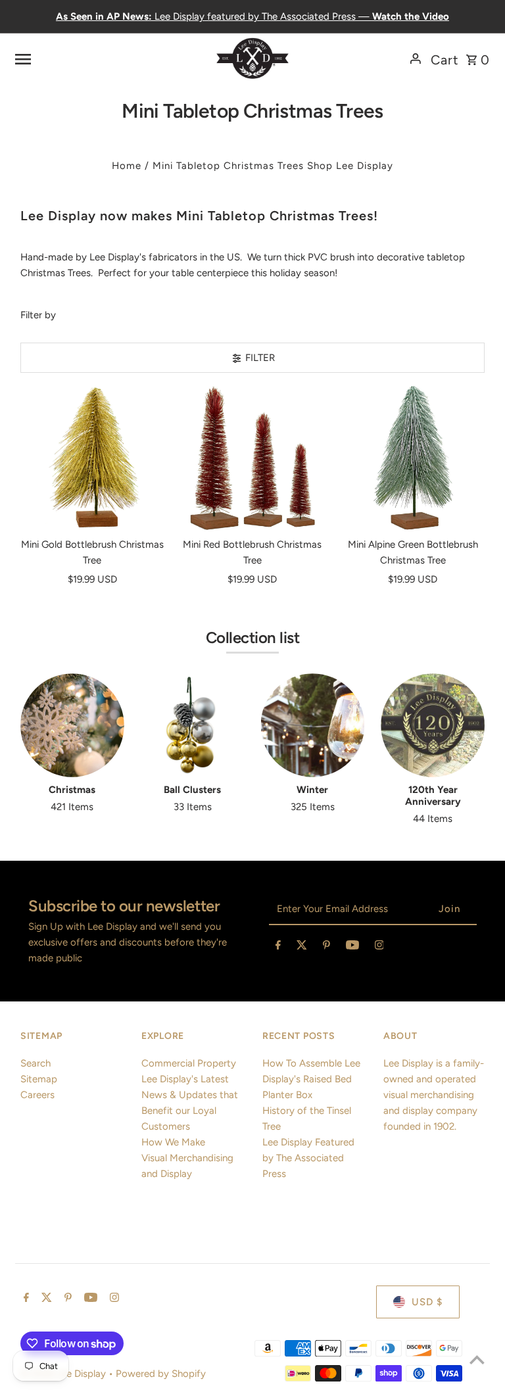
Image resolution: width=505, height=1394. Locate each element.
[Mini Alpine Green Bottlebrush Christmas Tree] (413, 458)
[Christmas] (72, 725)
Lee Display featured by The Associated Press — (252, 16)
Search (35, 1063)
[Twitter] (302, 947)
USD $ (427, 1302)
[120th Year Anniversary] (433, 725)
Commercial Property (188, 1063)
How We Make (173, 1142)
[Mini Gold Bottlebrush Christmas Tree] (92, 458)
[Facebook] (278, 947)
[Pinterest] (326, 947)
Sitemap (38, 1079)
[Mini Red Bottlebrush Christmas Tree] (253, 458)
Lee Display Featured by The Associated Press (308, 1158)
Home (126, 166)
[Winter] (313, 725)
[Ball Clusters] (193, 725)
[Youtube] (352, 947)
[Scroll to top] (477, 1359)
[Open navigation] (96, 58)
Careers (37, 1095)
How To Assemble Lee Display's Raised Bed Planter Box (311, 1079)
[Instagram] (379, 947)
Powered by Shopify (161, 1374)
